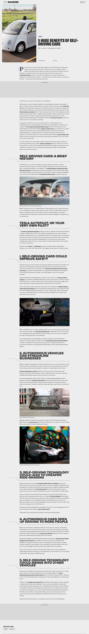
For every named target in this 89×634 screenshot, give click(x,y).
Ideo (34, 417)
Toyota (30, 246)
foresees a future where (38, 380)
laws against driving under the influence (57, 340)
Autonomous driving (25, 75)
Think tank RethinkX (55, 496)
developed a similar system (47, 174)
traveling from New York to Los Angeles (47, 483)
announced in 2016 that (46, 533)
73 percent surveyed (56, 117)
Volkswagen (38, 246)
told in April (41, 489)
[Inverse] (13, 2)
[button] (44, 312)
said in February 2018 (44, 509)
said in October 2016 (63, 134)
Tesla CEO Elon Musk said (42, 331)
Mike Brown (42, 60)
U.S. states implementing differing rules (37, 127)
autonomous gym (34, 422)
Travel (11, 629)
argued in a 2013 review (47, 128)
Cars (5, 629)
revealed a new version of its (35, 582)
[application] (45, 312)
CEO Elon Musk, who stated (27, 112)
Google (4, 61)
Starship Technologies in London (28, 371)
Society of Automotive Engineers (30, 231)
